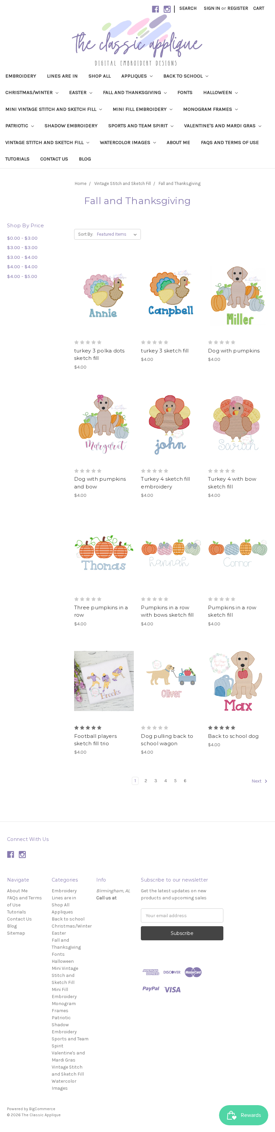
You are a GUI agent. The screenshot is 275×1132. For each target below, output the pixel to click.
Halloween (218, 92)
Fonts (184, 92)
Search (188, 8)
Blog (85, 159)
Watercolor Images (126, 142)
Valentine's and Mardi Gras (220, 126)
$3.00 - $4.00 (22, 257)
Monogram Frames (208, 109)
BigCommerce (42, 1108)
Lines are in (62, 76)
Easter (78, 92)
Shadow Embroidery (71, 126)
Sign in (212, 8)
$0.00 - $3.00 (22, 238)
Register (237, 8)
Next (257, 781)
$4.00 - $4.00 (22, 267)
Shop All (100, 76)
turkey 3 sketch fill (164, 350)
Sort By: (85, 234)
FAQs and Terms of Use (230, 142)
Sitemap (16, 933)
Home (81, 183)
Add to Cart (104, 308)
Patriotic (17, 126)
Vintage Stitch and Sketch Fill (45, 142)
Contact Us (54, 159)
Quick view (104, 284)
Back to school (183, 76)
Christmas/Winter (29, 92)
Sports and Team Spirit (138, 126)
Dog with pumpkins (234, 350)
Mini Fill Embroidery (140, 109)
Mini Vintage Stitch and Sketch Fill (51, 109)
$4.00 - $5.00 (22, 276)
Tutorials (17, 159)
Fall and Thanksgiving (132, 92)
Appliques (134, 76)
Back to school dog (233, 736)
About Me (178, 142)
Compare (102, 296)
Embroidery (20, 76)
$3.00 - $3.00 (22, 247)
